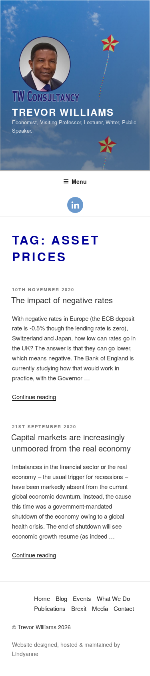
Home (42, 598)
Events (82, 598)
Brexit (78, 608)
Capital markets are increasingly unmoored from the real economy (71, 442)
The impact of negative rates (62, 300)
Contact (124, 608)
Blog (61, 598)
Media (100, 608)
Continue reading (34, 396)
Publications (50, 608)
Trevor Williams (63, 112)
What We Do (113, 598)
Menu (79, 181)
